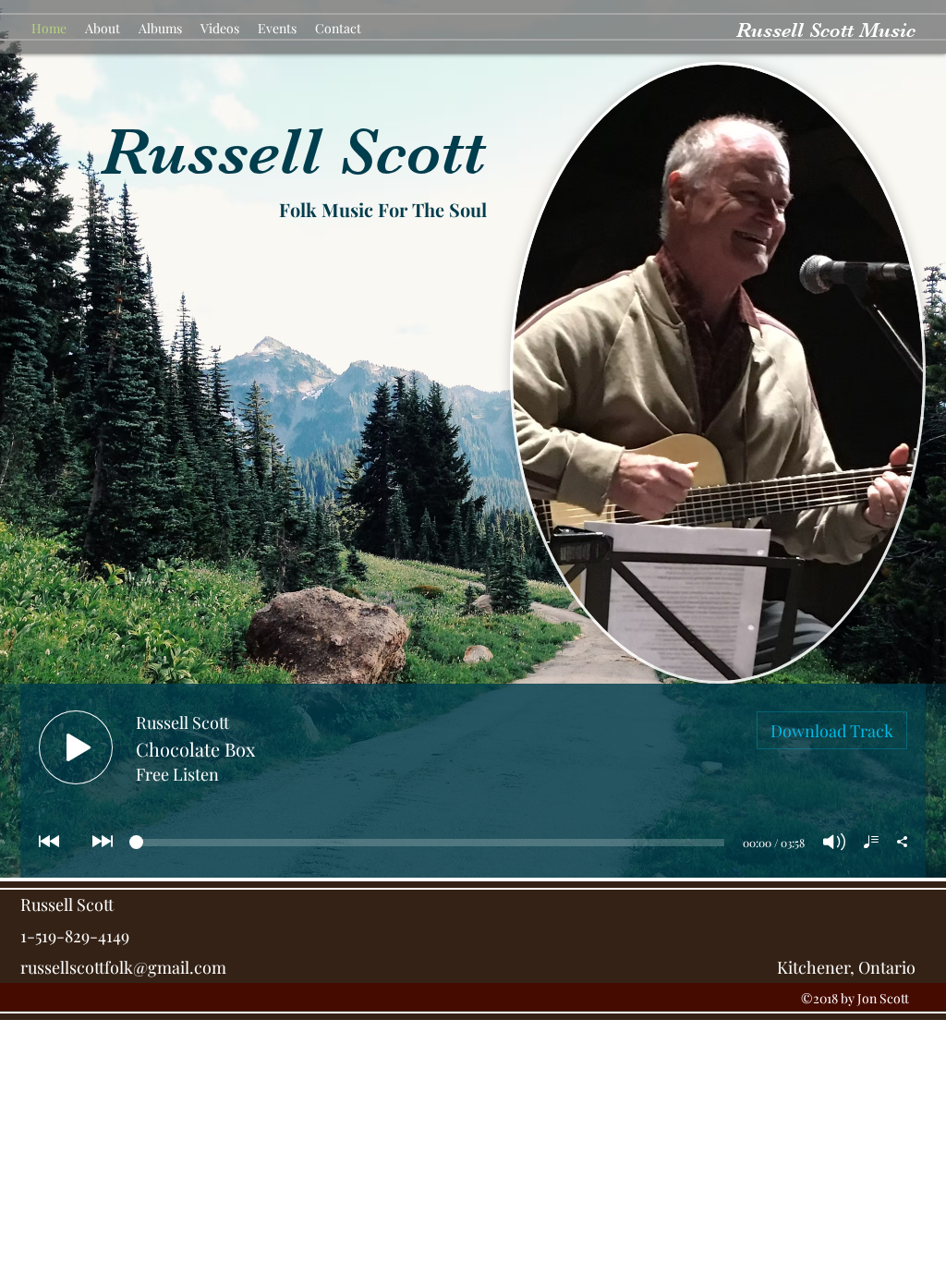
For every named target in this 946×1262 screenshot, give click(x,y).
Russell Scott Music (826, 30)
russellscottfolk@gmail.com (123, 967)
